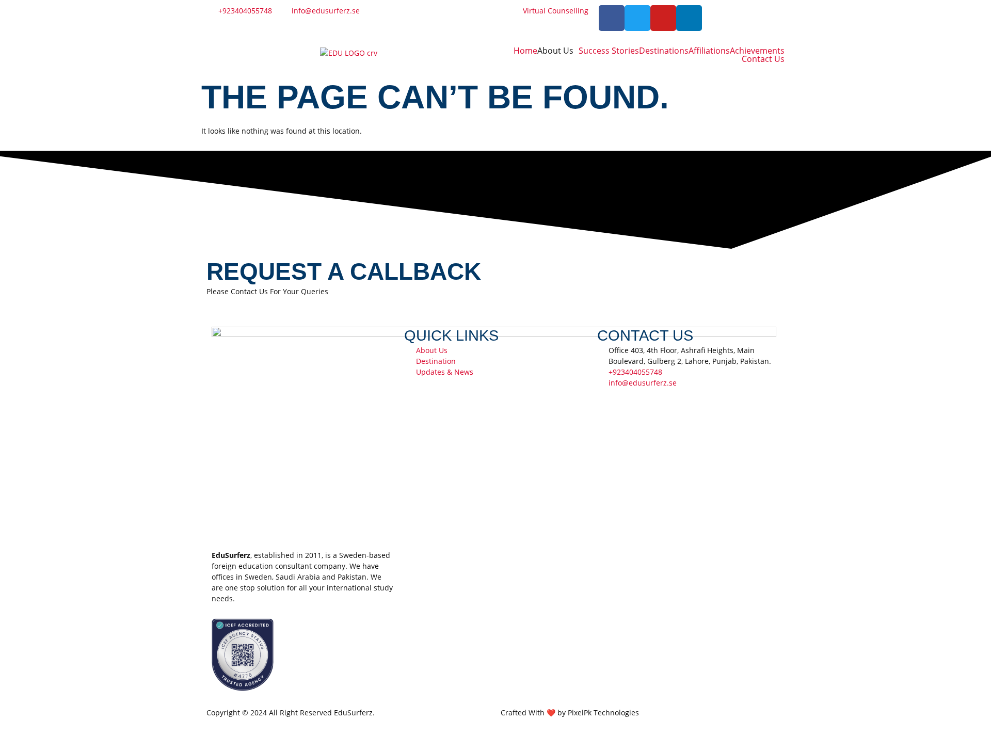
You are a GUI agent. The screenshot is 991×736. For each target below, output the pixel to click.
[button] (558, 50)
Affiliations (709, 50)
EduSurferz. (354, 712)
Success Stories (609, 50)
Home (525, 50)
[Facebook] (612, 18)
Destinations (664, 50)
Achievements (757, 50)
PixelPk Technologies (603, 712)
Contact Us (763, 59)
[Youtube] (663, 18)
